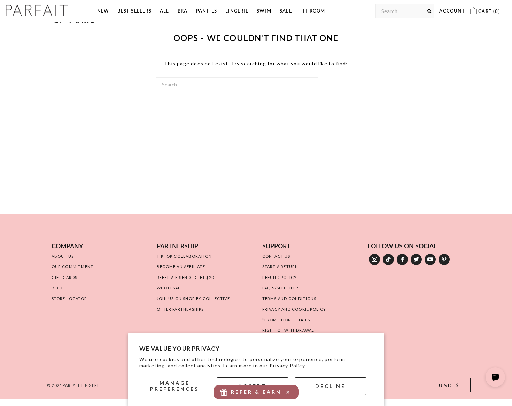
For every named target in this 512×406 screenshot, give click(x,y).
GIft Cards (65, 277)
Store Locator (69, 298)
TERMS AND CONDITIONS (289, 298)
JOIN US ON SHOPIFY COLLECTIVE (193, 298)
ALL (164, 11)
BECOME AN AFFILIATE (181, 266)
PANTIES (206, 11)
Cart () (488, 11)
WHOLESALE (170, 288)
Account (452, 11)
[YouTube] (430, 259)
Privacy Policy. (288, 365)
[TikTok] (388, 259)
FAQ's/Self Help (280, 288)
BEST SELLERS (134, 11)
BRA (183, 11)
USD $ (449, 385)
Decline (330, 386)
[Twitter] (416, 259)
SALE (286, 11)
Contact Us (276, 256)
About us (63, 256)
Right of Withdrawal (288, 330)
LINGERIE (236, 11)
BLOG (58, 288)
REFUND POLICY (279, 277)
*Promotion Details (286, 320)
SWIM (264, 11)
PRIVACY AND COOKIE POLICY (294, 309)
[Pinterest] (444, 259)
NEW (103, 11)
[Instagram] (374, 259)
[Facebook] (402, 259)
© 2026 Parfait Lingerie (74, 385)
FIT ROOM (312, 11)
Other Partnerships (180, 309)
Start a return (280, 266)
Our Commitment (73, 266)
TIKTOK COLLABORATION (184, 256)
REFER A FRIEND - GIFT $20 (185, 277)
